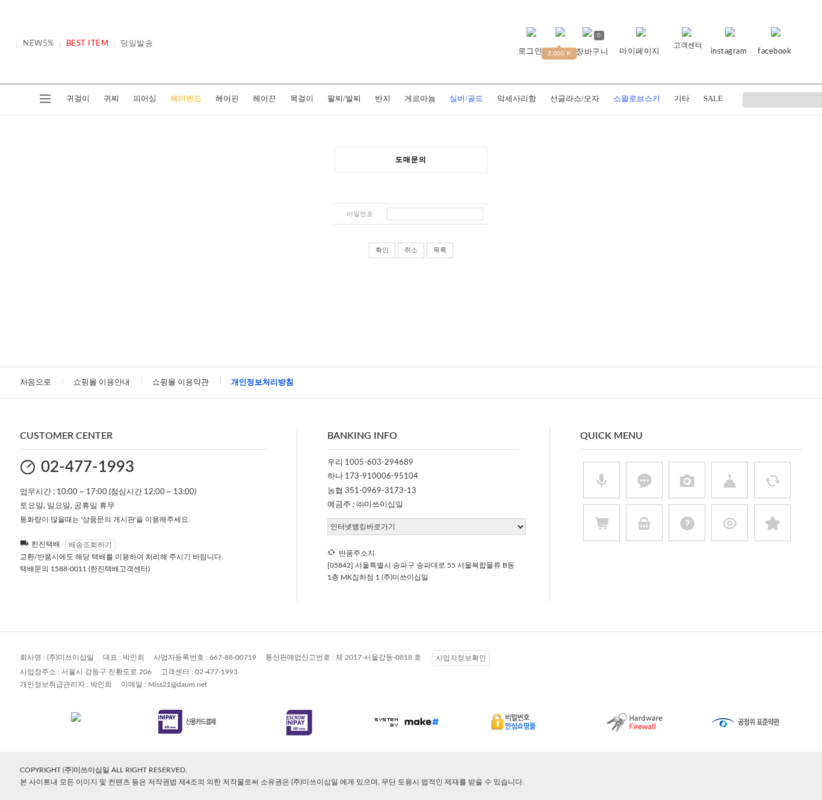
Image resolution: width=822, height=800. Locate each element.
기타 (682, 98)
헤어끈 (264, 98)
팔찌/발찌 (344, 98)
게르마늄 (420, 98)
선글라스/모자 (574, 98)
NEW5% (38, 44)
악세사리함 (516, 98)
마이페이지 (639, 51)
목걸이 (302, 98)
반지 (383, 98)
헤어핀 (227, 98)
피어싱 (144, 98)
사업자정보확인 (461, 658)
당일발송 (136, 44)
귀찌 (111, 98)
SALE (713, 98)
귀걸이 (78, 98)
